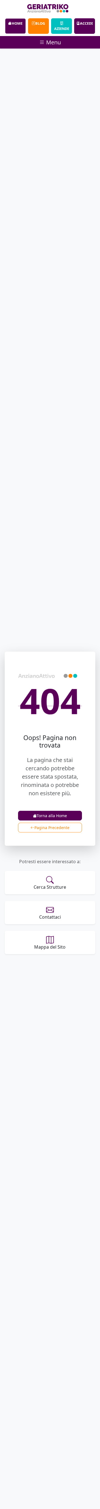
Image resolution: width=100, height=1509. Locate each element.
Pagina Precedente (51, 827)
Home (17, 23)
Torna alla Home (52, 815)
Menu (53, 42)
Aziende (61, 28)
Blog (40, 23)
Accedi (86, 23)
